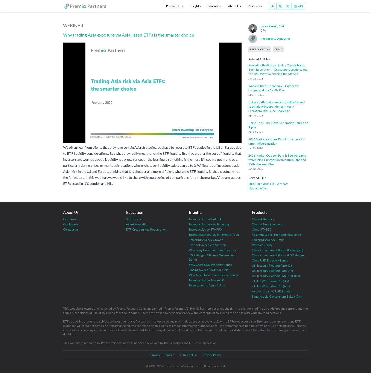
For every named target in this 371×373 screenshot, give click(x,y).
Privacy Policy (212, 355)
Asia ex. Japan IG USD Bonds (271, 291)
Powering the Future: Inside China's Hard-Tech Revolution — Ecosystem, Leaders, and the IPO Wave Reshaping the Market (277, 69)
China (278, 49)
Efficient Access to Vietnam (208, 245)
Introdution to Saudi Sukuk (207, 285)
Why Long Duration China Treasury (212, 250)
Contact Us (71, 229)
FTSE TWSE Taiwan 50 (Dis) (270, 281)
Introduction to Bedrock (205, 219)
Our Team (70, 219)
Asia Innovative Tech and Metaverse (276, 234)
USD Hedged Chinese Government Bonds (212, 257)
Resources (255, 6)
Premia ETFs (174, 6)
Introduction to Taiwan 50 (206, 280)
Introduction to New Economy (209, 224)
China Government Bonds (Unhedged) (277, 250)
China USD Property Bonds (270, 260)
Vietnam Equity (262, 245)
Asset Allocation (137, 224)
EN (272, 6)
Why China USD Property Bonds (210, 264)
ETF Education (260, 49)
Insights (195, 6)
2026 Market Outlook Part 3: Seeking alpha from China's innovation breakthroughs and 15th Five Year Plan (277, 160)
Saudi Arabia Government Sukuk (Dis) (277, 296)
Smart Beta (133, 219)
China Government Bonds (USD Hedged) (279, 255)
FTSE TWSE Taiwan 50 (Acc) (271, 286)
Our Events (71, 224)
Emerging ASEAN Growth (206, 240)
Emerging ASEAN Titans (268, 240)
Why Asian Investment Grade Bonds (213, 275)
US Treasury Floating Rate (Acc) (273, 270)
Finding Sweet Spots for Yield (208, 270)
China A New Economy (267, 224)
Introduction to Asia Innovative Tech (214, 234)
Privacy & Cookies (162, 355)
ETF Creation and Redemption (146, 229)
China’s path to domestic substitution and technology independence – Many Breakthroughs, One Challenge (276, 106)
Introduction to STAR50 (205, 229)
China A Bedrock (263, 219)
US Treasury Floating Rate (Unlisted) (276, 276)
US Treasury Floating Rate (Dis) (272, 265)
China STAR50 (261, 229)
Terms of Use (188, 355)
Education (214, 6)
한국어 (298, 6)
